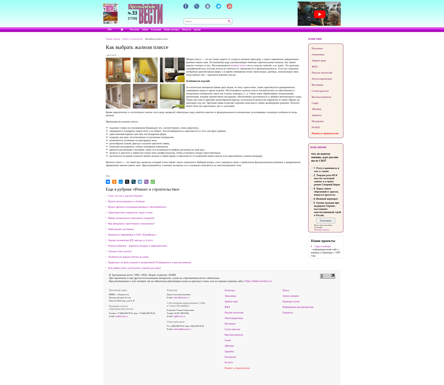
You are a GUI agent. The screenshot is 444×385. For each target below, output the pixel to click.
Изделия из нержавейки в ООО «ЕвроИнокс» (132, 234)
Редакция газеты (291, 301)
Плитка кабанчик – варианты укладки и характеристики (137, 245)
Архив (197, 29)
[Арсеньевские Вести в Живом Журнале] (196, 6)
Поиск (286, 290)
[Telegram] (140, 182)
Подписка (288, 312)
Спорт (315, 103)
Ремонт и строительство (325, 133)
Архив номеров (291, 295)
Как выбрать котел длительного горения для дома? (134, 268)
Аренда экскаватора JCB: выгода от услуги (130, 240)
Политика (317, 48)
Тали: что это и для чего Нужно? (125, 195)
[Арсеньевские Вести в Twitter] (218, 6)
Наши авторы (171, 29)
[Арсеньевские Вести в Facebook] (186, 6)
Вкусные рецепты (321, 97)
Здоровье (317, 115)
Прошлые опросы (321, 229)
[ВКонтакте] (108, 182)
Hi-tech (316, 127)
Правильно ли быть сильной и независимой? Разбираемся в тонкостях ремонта (149, 262)
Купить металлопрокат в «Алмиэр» (126, 201)
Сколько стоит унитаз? (120, 251)
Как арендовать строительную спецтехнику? (131, 223)
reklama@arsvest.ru (182, 329)
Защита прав (319, 60)
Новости (186, 29)
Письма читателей (322, 72)
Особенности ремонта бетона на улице (128, 256)
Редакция (156, 29)
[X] (127, 182)
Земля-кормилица (322, 78)
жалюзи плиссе (239, 65)
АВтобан (316, 109)
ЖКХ (315, 66)
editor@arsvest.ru (181, 297)
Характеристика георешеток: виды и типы (130, 212)
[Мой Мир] (121, 182)
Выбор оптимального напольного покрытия (131, 218)
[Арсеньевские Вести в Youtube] (229, 6)
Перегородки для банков (121, 229)
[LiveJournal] (133, 182)
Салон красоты (320, 90)
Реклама (134, 29)
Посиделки (318, 121)
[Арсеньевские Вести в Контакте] (207, 6)
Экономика (318, 54)
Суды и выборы (322, 246)
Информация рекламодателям (298, 307)
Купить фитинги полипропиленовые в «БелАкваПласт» (137, 206)
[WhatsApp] (153, 182)
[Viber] (146, 182)
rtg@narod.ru (179, 316)
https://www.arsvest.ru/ (258, 281)
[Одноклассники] (114, 182)
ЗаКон (145, 29)
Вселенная (317, 84)
